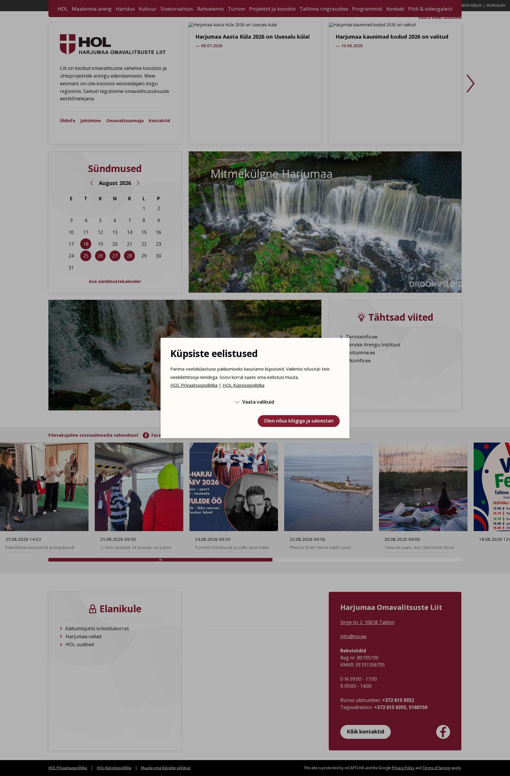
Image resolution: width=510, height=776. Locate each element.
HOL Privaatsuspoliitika (194, 385)
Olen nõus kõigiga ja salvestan (299, 421)
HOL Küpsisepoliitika (243, 385)
